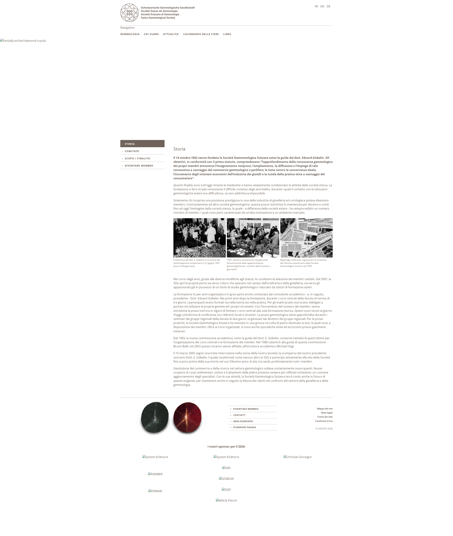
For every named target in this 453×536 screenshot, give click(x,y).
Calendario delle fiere (201, 34)
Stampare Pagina (244, 427)
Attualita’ (171, 34)
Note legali (327, 412)
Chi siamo (151, 34)
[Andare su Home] (157, 13)
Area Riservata (243, 421)
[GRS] (226, 468)
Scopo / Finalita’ (138, 158)
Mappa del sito (325, 408)
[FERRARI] (155, 491)
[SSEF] (226, 490)
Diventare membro (139, 165)
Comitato (132, 151)
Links (227, 34)
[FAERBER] (155, 474)
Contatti (239, 415)
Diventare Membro (246, 408)
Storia (130, 144)
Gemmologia (130, 34)
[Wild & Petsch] (226, 501)
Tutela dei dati (325, 416)
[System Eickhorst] (155, 457)
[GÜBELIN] (226, 479)
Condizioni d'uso (324, 420)
